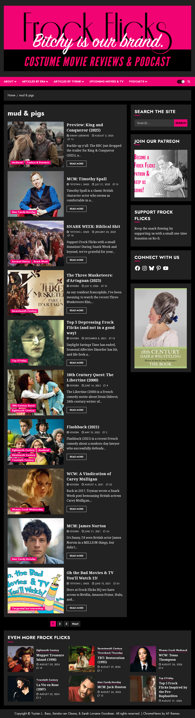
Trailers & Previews (38, 162)
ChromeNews (152, 713)
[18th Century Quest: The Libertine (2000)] (36, 392)
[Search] (188, 81)
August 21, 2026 (172, 701)
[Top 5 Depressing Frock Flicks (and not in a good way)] (36, 343)
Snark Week (41, 261)
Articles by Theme (67, 81)
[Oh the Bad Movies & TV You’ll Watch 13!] (36, 590)
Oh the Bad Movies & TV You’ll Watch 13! (90, 575)
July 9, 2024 (91, 286)
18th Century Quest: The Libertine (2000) (90, 377)
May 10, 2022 (92, 432)
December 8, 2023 (95, 338)
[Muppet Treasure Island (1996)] (21, 659)
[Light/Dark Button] (181, 82)
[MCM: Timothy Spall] (36, 194)
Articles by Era (33, 81)
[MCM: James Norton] (36, 541)
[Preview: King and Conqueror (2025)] (36, 144)
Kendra (74, 286)
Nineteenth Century (23, 455)
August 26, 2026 (172, 664)
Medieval (17, 162)
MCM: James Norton (86, 525)
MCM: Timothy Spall (87, 178)
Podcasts (136, 81)
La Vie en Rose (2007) (47, 687)
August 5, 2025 (104, 135)
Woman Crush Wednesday (27, 509)
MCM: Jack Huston (112, 687)
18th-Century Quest (23, 405)
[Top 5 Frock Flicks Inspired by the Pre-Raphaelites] (143, 689)
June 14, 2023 (93, 385)
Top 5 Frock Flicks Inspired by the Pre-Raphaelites (173, 689)
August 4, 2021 (94, 484)
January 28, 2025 (105, 232)
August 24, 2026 (111, 692)
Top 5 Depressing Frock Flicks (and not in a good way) (91, 327)
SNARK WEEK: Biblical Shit (93, 226)
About (9, 81)
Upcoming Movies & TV (106, 81)
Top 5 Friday (19, 360)
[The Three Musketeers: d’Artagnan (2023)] (36, 293)
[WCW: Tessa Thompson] (143, 659)
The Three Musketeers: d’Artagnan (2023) (90, 278)
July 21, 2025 (102, 184)
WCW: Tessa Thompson (168, 657)
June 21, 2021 (93, 531)
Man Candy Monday (23, 212)
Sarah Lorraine (79, 135)
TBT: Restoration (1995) (111, 660)
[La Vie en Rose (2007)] (21, 689)
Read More (76, 163)
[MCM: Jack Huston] (82, 689)
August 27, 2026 (111, 667)
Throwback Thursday (110, 653)
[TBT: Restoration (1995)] (82, 659)
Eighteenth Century (23, 410)
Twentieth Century (23, 460)
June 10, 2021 (103, 583)
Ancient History (21, 261)
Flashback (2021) (83, 426)
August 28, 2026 (50, 664)
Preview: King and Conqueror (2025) (85, 127)
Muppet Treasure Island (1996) (50, 657)
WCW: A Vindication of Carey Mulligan (89, 476)
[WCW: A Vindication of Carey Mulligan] (36, 491)
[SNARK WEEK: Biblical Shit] (36, 243)
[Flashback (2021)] (36, 442)
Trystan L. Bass (79, 184)
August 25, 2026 (50, 694)
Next (75, 624)
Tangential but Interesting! (27, 608)
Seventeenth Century (24, 311)
